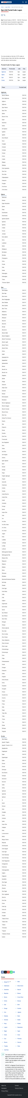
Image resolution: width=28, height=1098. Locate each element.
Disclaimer (4, 1088)
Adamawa (6, 985)
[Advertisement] (14, 40)
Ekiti (18, 1004)
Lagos (5, 1027)
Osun (18, 1035)
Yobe (18, 1046)
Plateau (19, 1038)
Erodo (3, 80)
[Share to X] (5, 972)
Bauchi (19, 989)
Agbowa (4, 72)
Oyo (5, 1038)
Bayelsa (6, 993)
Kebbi (18, 1019)
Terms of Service (19, 1088)
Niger (5, 1031)
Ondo (5, 1035)
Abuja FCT (6, 982)
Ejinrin (3, 74)
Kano (18, 1016)
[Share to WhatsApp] (11, 972)
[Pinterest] (8, 972)
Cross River (20, 997)
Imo (5, 1012)
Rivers (5, 1042)
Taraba (6, 1046)
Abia (18, 981)
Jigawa (19, 1012)
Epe (3, 77)
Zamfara (6, 1050)
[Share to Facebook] (2, 972)
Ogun (18, 1031)
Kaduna (6, 1016)
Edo (5, 1004)
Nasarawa (19, 1027)
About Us (3, 1085)
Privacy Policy (4, 1091)
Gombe (19, 1008)
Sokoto (19, 1042)
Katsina (6, 1019)
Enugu (5, 1008)
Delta (5, 1001)
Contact (17, 1085)
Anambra (6, 989)
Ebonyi (19, 1001)
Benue (19, 993)
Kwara (19, 1023)
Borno (5, 997)
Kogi (5, 1023)
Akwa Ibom (20, 985)
